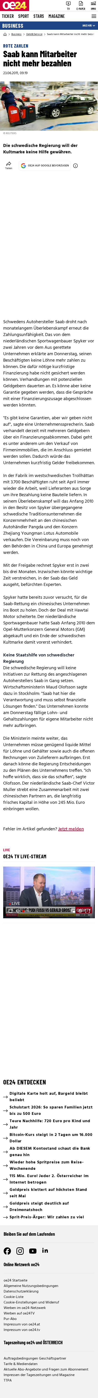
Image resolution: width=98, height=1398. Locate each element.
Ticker (8, 16)
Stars (39, 16)
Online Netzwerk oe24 (21, 1264)
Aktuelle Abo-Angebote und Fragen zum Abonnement (46, 1370)
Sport (23, 16)
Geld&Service (34, 34)
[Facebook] (7, 1251)
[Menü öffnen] (93, 16)
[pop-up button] (80, 911)
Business (12, 25)
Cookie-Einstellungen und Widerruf (31, 1303)
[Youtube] (32, 1251)
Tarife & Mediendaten (21, 1364)
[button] (49, 893)
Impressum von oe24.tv (22, 1330)
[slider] (27, 911)
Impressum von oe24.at (22, 1325)
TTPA (8, 1381)
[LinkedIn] (45, 1251)
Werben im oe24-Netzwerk (25, 1308)
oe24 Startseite (15, 1281)
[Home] (5, 34)
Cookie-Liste (13, 1297)
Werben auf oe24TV (19, 1314)
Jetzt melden (71, 829)
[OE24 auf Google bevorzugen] (75, 165)
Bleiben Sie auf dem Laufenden (29, 1234)
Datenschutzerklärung (21, 1292)
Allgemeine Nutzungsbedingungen (31, 1286)
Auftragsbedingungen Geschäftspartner (35, 1359)
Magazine (57, 16)
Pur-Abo (10, 1319)
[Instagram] (20, 1251)
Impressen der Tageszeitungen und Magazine (39, 1375)
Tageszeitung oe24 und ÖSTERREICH (33, 1342)
